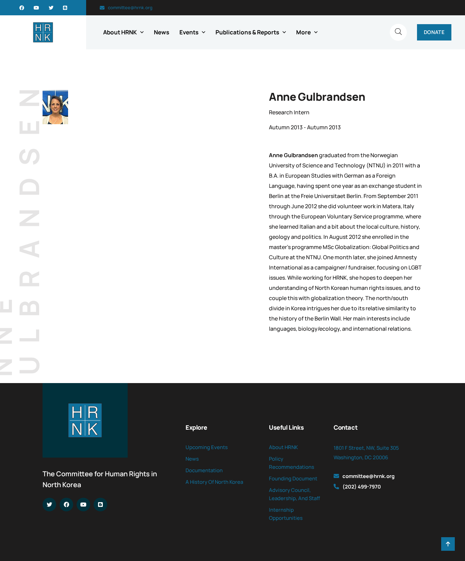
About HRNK (120, 32)
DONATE (434, 32)
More (303, 32)
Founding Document (293, 478)
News (161, 32)
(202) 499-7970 (361, 486)
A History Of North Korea (214, 481)
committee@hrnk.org (130, 7)
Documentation (204, 470)
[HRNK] (43, 32)
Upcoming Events (207, 447)
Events (188, 32)
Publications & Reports (247, 32)
